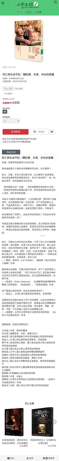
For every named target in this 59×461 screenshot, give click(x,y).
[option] (15, 427)
